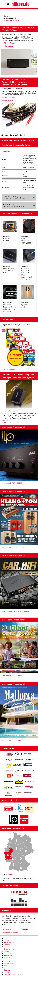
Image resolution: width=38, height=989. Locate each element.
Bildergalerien (9, 949)
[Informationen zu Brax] (8, 760)
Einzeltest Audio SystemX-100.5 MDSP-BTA (9, 269)
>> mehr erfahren (8, 370)
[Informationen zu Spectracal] (19, 787)
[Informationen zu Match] (16, 775)
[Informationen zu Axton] (28, 753)
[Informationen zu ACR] (9, 754)
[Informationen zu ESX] (9, 765)
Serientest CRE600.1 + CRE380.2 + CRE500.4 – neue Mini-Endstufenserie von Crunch (27, 272)
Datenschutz (8, 968)
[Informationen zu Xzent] (18, 793)
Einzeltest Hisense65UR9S (7, 238)
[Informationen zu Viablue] (8, 794)
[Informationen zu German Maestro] (28, 764)
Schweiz (9, 874)
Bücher (6, 940)
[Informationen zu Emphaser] (29, 760)
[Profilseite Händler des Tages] (19, 898)
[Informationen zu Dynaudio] (19, 760)
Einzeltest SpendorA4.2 (25, 305)
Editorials (7, 957)
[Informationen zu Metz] (27, 775)
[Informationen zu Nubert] (19, 782)
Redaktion (7, 945)
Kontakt (7, 972)
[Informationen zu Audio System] (18, 754)
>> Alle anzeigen (8, 46)
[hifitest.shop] (24, 823)
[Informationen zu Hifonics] (29, 771)
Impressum (8, 961)
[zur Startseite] (20, 4)
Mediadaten (8, 963)
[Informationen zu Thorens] (29, 787)
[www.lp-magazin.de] (13, 823)
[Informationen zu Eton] (17, 764)
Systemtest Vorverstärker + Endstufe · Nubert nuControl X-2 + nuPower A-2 (10, 307)
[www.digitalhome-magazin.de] (8, 812)
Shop (6, 938)
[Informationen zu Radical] (8, 788)
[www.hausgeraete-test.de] (19, 812)
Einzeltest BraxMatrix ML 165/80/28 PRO (27, 239)
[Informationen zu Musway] (8, 781)
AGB (5, 966)
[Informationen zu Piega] (29, 781)
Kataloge (7, 951)
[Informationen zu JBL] (9, 776)
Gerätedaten (8, 947)
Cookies (7, 970)
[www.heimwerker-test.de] (29, 812)
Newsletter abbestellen (10, 932)
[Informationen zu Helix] (19, 771)
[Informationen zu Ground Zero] (8, 771)
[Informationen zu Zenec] (28, 793)
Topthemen (8, 955)
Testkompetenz (9, 942)
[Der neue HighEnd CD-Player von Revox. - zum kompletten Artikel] (19, 62)
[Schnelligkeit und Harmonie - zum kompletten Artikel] (19, 116)
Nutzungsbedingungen (12, 974)
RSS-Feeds (8, 953)
